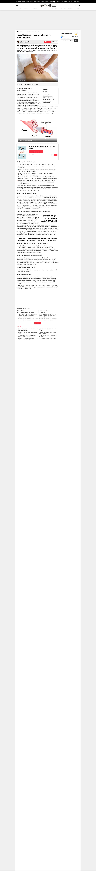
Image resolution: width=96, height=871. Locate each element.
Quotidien (25, 9)
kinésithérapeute (21, 111)
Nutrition (33, 9)
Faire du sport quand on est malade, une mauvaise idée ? (27, 329)
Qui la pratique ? (46, 94)
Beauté (23, 1)
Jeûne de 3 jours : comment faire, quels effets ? (27, 319)
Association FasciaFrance (51, 204)
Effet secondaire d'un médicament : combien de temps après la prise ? (47, 315)
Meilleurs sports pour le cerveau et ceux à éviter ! (47, 332)
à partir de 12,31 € (36, 152)
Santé (54, 1)
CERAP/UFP (48, 285)
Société (58, 1)
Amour (42, 1)
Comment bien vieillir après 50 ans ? (48, 338)
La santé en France (69, 9)
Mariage (46, 1)
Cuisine (27, 1)
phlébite (24, 246)
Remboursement (46, 102)
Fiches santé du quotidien (28, 31)
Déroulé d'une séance (47, 96)
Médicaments (42, 9)
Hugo (75, 1)
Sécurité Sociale (26, 280)
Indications (45, 93)
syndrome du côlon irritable (29, 178)
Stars (62, 1)
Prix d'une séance (46, 101)
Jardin (38, 1)
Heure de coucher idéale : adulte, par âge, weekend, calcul (48, 319)
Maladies (18, 9)
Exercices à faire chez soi (48, 99)
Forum (78, 1)
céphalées (40, 173)
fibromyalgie (26, 187)
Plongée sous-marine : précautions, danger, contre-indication (26, 336)
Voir (55, 154)
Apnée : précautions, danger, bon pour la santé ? (48, 336)
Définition (45, 91)
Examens (50, 9)
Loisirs (65, 1)
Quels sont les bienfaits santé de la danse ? (47, 329)
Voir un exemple (75, 36)
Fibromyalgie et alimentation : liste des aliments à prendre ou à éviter (27, 315)
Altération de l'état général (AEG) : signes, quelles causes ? (26, 339)
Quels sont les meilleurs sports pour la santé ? (27, 332)
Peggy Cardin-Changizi (25, 41)
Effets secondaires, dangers (49, 97)
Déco (35, 1)
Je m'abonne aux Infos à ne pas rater (29, 84)
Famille (51, 1)
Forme (37, 31)
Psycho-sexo (58, 9)
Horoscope (70, 1)
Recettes (31, 1)
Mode (19, 1)
